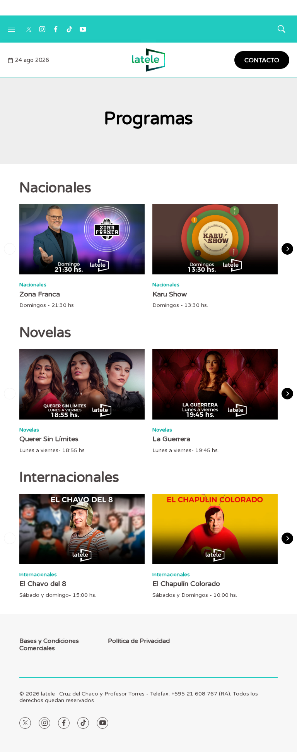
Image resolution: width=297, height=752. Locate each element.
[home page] (149, 60)
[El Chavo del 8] (82, 529)
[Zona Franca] (82, 239)
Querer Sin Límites (49, 439)
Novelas (29, 430)
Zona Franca (39, 294)
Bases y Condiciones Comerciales (49, 644)
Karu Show (169, 294)
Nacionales (32, 285)
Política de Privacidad (139, 641)
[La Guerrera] (215, 384)
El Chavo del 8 (42, 583)
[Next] (287, 249)
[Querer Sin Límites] (82, 384)
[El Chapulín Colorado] (215, 529)
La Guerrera (171, 439)
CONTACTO (261, 60)
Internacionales (38, 575)
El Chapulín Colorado (186, 583)
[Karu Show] (215, 239)
